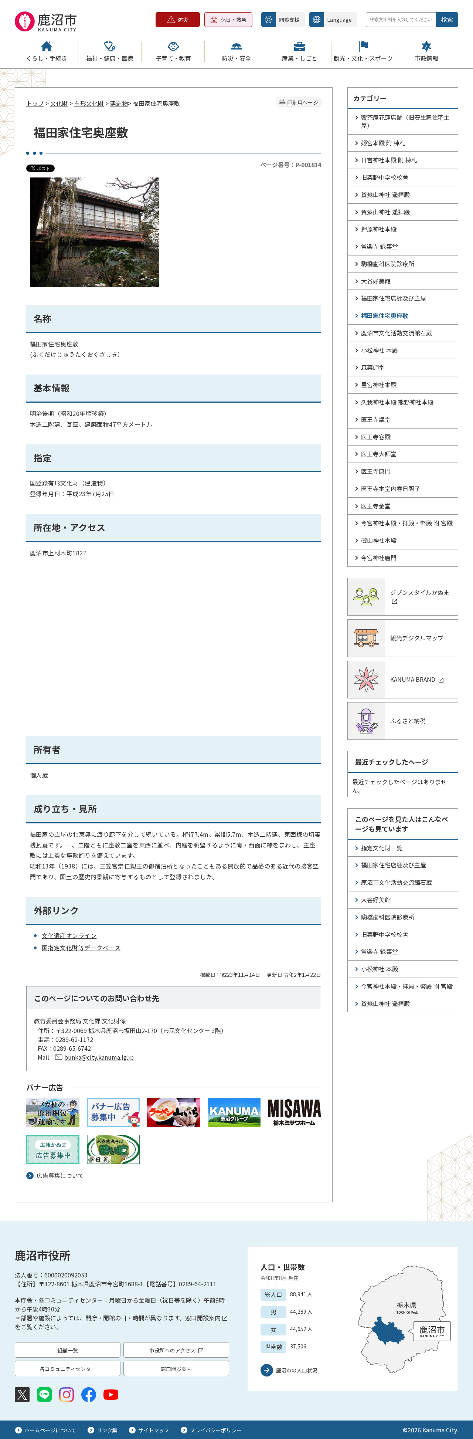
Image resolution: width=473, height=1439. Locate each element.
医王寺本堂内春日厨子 (390, 488)
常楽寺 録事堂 (379, 246)
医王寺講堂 (376, 419)
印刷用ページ (302, 102)
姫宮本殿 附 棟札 (383, 142)
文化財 (59, 103)
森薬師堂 (373, 367)
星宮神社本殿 (379, 384)
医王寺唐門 (376, 471)
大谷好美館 (376, 281)
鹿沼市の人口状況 (296, 1370)
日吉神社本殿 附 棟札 (389, 159)
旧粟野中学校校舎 (384, 177)
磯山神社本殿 (379, 540)
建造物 (119, 103)
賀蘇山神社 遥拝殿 (385, 194)
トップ (35, 103)
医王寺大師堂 (379, 453)
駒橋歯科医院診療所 (387, 263)
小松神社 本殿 (379, 350)
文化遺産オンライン (69, 935)
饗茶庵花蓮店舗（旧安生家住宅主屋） (405, 121)
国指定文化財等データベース (81, 947)
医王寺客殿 (376, 436)
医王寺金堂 (376, 505)
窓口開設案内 (203, 1317)
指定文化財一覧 (381, 847)
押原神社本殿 (379, 228)
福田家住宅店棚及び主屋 (393, 298)
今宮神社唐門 (379, 557)
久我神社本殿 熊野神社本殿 (397, 401)
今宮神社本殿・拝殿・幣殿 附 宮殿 (407, 522)
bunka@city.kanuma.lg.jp (99, 1057)
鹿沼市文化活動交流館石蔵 (396, 332)
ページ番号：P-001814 (290, 164)
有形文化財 (89, 103)
